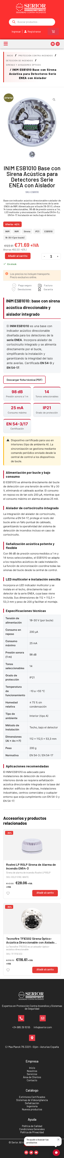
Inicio (10, 55)
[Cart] (53, 31)
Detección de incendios (19, 60)
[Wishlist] (8, 893)
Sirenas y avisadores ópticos (23, 65)
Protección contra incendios (35, 55)
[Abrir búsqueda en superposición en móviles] (32, 22)
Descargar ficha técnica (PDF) (24, 379)
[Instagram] (58, 44)
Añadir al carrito (17, 255)
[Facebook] (53, 44)
